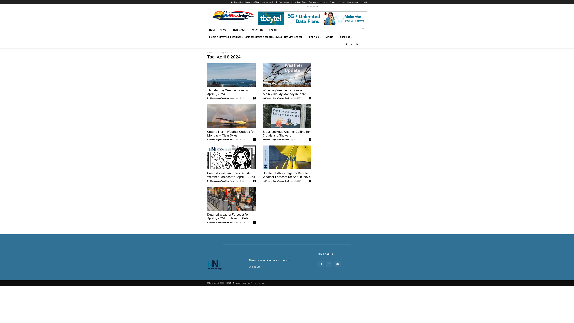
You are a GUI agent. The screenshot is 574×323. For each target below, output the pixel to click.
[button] (363, 30)
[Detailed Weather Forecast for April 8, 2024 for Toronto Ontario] (231, 199)
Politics (314, 37)
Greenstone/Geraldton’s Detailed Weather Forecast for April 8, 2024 (231, 175)
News (223, 29)
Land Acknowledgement (357, 2)
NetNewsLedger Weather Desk (220, 98)
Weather (257, 29)
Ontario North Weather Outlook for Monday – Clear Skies (231, 133)
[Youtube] (356, 44)
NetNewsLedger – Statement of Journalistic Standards (252, 2)
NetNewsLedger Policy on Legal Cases (291, 2)
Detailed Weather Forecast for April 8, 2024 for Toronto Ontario (229, 216)
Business (345, 37)
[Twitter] (351, 44)
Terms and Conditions (318, 2)
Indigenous (239, 29)
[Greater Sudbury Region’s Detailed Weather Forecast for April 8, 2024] (287, 157)
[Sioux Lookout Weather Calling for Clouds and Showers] (287, 116)
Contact (341, 2)
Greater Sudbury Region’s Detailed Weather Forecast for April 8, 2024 (286, 175)
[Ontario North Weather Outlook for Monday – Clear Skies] (231, 116)
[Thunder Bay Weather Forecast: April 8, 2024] (231, 75)
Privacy (333, 2)
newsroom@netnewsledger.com (276, 266)
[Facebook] (346, 44)
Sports (273, 29)
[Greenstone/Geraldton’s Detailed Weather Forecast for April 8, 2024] (231, 157)
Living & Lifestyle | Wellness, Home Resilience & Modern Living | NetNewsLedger (256, 37)
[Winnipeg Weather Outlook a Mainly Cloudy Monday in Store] (287, 75)
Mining (329, 37)
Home (212, 29)
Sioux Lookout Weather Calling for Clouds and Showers (286, 133)
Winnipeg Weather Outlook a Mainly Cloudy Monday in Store (284, 92)
